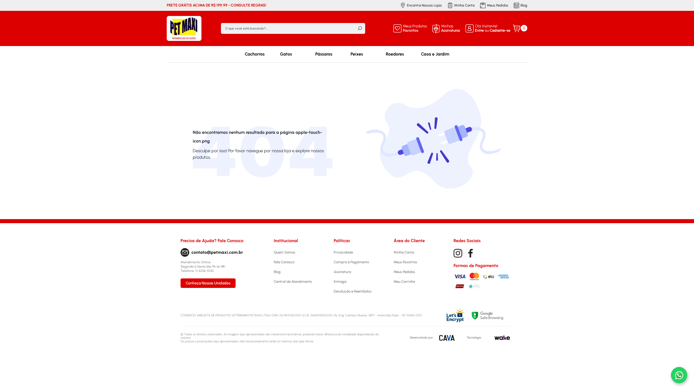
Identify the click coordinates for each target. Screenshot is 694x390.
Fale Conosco (284, 262)
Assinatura (342, 272)
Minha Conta (464, 5)
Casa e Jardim (435, 54)
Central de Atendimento (293, 282)
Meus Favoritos (405, 262)
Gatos (286, 54)
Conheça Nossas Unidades (208, 283)
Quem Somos (284, 252)
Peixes (357, 54)
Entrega (340, 282)
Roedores (395, 54)
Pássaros (323, 54)
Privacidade (343, 252)
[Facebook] (470, 253)
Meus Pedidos (497, 5)
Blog (523, 5)
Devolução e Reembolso (352, 291)
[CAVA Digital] (447, 338)
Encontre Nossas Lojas (424, 5)
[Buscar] (359, 28)
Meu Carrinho (404, 282)
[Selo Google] (492, 315)
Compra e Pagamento (351, 262)
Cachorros (255, 54)
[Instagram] (458, 253)
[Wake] (502, 338)
